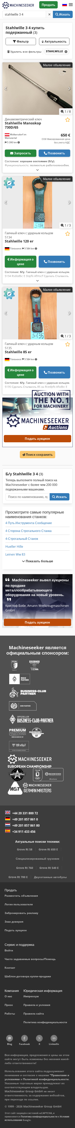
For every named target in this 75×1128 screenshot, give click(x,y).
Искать (64, 14)
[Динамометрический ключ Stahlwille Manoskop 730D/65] (37, 88)
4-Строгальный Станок (21, 539)
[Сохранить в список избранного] (67, 119)
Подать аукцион (37, 439)
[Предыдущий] (5, 88)
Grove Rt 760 (24, 868)
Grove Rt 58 (24, 849)
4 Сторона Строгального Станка (28, 531)
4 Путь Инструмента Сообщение (28, 523)
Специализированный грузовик (37, 858)
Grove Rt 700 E (18, 877)
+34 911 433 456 (23, 831)
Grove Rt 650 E (48, 849)
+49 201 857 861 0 (25, 819)
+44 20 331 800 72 (25, 813)
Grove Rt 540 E (49, 868)
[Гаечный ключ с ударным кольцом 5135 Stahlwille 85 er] (37, 313)
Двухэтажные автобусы (50, 877)
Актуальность (55, 41)
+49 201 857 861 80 (26, 825)
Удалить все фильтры (25, 51)
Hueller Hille (14, 546)
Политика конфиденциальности (39, 1116)
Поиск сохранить (39, 454)
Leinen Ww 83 (15, 554)
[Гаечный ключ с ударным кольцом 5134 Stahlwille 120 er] (37, 202)
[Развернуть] (37, 170)
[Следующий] (69, 88)
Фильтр (22, 41)
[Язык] (64, 4)
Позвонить (56, 153)
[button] (71, 4)
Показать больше (39, 561)
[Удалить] (49, 14)
